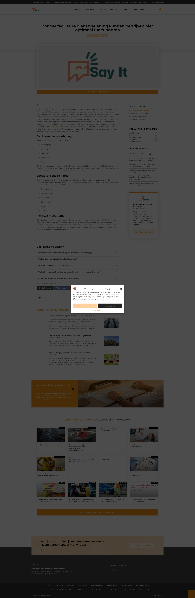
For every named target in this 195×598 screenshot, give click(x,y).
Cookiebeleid (96, 310)
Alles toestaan (85, 306)
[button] (121, 289)
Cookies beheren (110, 306)
